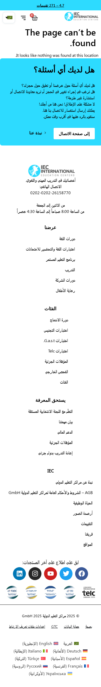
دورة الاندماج (59, 319)
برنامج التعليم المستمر (60, 259)
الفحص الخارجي (56, 371)
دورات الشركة (65, 280)
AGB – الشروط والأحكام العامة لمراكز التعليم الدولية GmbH (51, 492)
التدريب (70, 269)
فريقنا (89, 534)
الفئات (64, 382)
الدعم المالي (65, 432)
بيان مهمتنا (66, 421)
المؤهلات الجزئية (56, 361)
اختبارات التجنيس (56, 330)
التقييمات (87, 523)
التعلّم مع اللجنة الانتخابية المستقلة (50, 411)
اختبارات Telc (58, 350)
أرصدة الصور (83, 513)
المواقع (88, 544)
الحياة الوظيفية (83, 502)
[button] (9, 17)
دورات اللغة (67, 238)
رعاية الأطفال (65, 290)
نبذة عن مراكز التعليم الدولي (74, 482)
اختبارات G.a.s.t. (56, 340)
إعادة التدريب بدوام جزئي (55, 452)
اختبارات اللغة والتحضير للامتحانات (50, 249)
